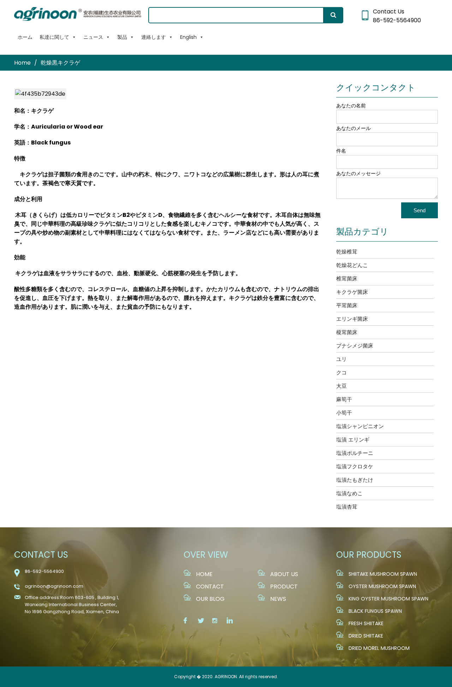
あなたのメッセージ (358, 173)
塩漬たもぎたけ (354, 480)
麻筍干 (344, 399)
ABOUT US (284, 574)
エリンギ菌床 (352, 318)
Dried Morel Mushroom (379, 648)
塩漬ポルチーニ (354, 453)
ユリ (341, 359)
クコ (341, 372)
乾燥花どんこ (352, 265)
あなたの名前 (351, 105)
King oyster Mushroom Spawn (388, 598)
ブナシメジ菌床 (354, 345)
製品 (122, 37)
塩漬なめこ (349, 493)
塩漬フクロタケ (354, 466)
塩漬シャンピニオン (360, 426)
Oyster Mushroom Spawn (382, 586)
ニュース (93, 37)
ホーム (25, 37)
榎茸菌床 (346, 332)
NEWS (278, 599)
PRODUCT (284, 586)
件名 (341, 150)
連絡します (153, 37)
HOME (204, 574)
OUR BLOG (210, 599)
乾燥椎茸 (346, 251)
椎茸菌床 (346, 278)
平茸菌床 (346, 305)
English (188, 37)
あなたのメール (353, 128)
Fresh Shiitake (366, 623)
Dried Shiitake (366, 635)
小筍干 (344, 412)
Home (22, 63)
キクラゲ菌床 (352, 292)
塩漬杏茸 (346, 506)
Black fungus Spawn (375, 611)
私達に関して (54, 37)
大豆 (341, 386)
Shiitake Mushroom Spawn (383, 574)
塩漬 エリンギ (352, 439)
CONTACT (210, 586)
